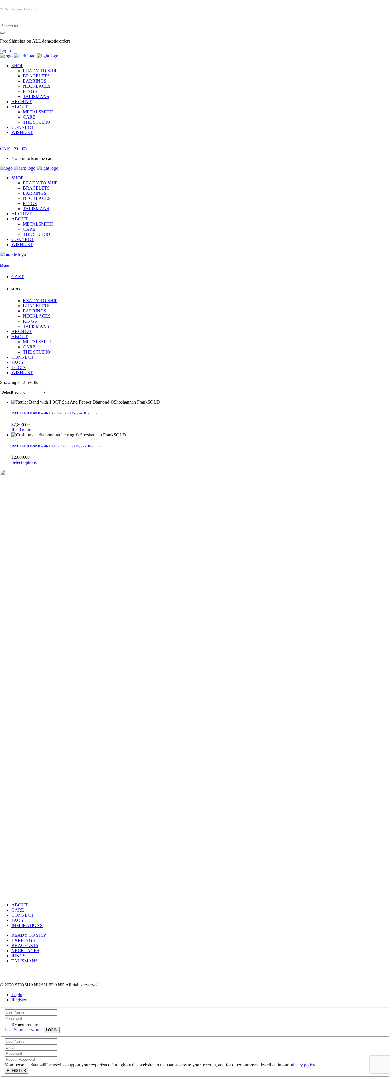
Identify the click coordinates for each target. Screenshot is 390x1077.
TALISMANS (24, 960)
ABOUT (19, 904)
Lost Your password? (24, 1029)
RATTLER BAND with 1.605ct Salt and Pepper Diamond (56, 446)
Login (5, 50)
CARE (17, 910)
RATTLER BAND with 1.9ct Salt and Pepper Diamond (54, 413)
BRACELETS (24, 945)
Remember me (24, 1024)
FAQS (17, 920)
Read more (21, 429)
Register (18, 999)
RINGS (18, 955)
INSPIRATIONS (27, 925)
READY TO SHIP (28, 935)
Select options (24, 462)
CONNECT (22, 915)
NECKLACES (25, 950)
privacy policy (302, 1064)
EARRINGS (23, 940)
